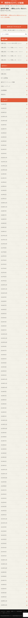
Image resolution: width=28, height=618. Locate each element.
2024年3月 (3, 104)
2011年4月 (3, 543)
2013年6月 (3, 445)
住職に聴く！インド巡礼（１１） (12, 47)
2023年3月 (3, 145)
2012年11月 (4, 473)
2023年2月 (3, 149)
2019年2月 (3, 194)
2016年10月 (4, 293)
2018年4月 (3, 223)
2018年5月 (3, 219)
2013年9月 (3, 432)
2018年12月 (4, 202)
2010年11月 (4, 564)
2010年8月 (3, 576)
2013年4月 (3, 453)
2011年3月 (3, 547)
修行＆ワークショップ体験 (8, 82)
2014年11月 (4, 383)
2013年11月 (4, 424)
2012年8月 (3, 486)
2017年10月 (4, 243)
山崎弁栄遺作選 (19, 611)
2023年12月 (4, 116)
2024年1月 (3, 112)
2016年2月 (3, 326)
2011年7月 (3, 535)
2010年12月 (4, 560)
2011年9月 (3, 527)
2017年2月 (3, 276)
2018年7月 (3, 215)
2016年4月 (3, 317)
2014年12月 (4, 379)
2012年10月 (4, 477)
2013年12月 (4, 420)
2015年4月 (3, 362)
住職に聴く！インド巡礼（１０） (12, 51)
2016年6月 (3, 309)
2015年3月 (3, 367)
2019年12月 (4, 165)
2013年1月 (3, 465)
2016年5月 (3, 313)
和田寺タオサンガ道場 (14, 3)
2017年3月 (3, 272)
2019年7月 (3, 178)
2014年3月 (3, 408)
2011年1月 (3, 555)
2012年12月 (4, 469)
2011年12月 (4, 518)
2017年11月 (4, 239)
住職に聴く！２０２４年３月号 (11, 43)
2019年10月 (4, 170)
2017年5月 (3, 264)
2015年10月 (4, 342)
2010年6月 (3, 584)
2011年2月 (3, 551)
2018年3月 (3, 227)
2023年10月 (4, 120)
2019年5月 (3, 186)
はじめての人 (3, 611)
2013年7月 (3, 440)
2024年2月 (3, 108)
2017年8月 (3, 252)
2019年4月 (3, 190)
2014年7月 (3, 395)
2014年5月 (3, 399)
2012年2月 (3, 510)
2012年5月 (3, 498)
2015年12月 (4, 334)
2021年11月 (4, 161)
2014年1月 (3, 416)
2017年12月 (4, 235)
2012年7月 (3, 490)
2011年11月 (4, 523)
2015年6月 (3, 354)
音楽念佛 (8, 611)
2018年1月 (3, 231)
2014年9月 (3, 391)
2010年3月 (3, 592)
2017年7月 (3, 256)
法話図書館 (4, 90)
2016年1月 (3, 330)
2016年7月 (3, 305)
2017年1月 (3, 280)
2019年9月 (3, 174)
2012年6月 (3, 494)
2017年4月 (3, 268)
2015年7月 (3, 350)
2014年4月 (3, 404)
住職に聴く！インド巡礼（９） (11, 55)
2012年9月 (3, 482)
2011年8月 (3, 531)
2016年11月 (4, 289)
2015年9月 (3, 346)
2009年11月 (4, 601)
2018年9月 (3, 211)
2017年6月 (3, 260)
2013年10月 (4, 428)
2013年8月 (3, 436)
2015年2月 (3, 371)
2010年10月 (4, 568)
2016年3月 (3, 321)
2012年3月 (3, 506)
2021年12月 (4, 157)
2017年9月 (3, 248)
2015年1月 (3, 375)
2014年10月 (4, 387)
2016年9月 (3, 297)
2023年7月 (3, 128)
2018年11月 (4, 206)
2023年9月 (3, 124)
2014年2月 (3, 412)
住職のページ (13, 611)
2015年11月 (4, 338)
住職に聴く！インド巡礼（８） (11, 60)
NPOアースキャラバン (6, 612)
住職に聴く (4, 74)
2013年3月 (3, 457)
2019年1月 (3, 198)
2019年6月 (3, 182)
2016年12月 (4, 284)
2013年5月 (3, 449)
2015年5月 (3, 358)
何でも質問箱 (4, 78)
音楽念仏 (3, 94)
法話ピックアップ (5, 86)
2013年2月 (3, 461)
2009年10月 (4, 605)
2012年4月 (3, 502)
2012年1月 (3, 514)
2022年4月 (3, 153)
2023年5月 (3, 137)
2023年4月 (3, 141)
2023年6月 (3, 133)
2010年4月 (3, 588)
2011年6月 (3, 539)
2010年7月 (3, 580)
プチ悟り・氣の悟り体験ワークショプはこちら (14, 30)
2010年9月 (3, 572)
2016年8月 (3, 301)
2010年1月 (3, 596)
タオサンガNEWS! (5, 69)
